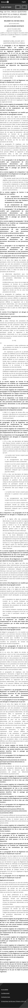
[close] (24, 7)
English (24, 2)
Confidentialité (5, 993)
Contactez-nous (5, 997)
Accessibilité (4, 989)
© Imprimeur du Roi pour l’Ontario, (13, 1001)
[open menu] (18, 7)
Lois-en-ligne (6, 7)
